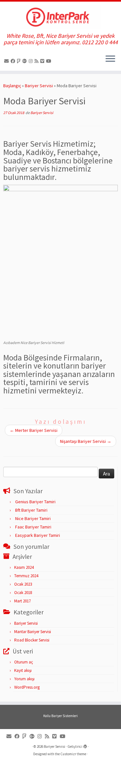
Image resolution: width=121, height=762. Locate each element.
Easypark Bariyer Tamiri (37, 535)
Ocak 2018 (23, 592)
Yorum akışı (24, 679)
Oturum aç (23, 662)
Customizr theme (73, 754)
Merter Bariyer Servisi (33, 430)
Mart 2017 (22, 601)
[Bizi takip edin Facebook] (14, 61)
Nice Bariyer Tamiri (33, 518)
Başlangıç (12, 86)
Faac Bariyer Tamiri (33, 527)
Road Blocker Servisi (31, 640)
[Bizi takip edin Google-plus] (25, 61)
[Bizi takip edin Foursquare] (19, 61)
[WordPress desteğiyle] (85, 745)
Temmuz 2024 (26, 576)
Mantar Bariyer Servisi (32, 631)
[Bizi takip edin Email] (7, 61)
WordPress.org (27, 687)
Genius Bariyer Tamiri (35, 502)
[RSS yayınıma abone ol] (37, 61)
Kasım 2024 (24, 567)
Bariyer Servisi (39, 86)
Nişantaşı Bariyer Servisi (85, 441)
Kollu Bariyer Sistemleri (60, 716)
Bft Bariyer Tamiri (31, 510)
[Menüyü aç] (110, 59)
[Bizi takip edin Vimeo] (43, 61)
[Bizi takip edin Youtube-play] (49, 61)
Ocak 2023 (23, 584)
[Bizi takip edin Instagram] (32, 61)
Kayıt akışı (23, 670)
